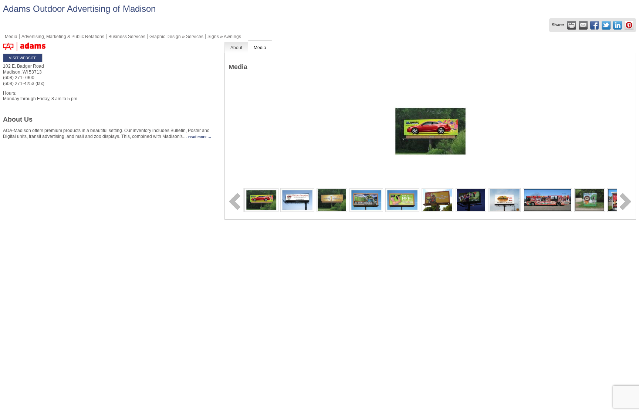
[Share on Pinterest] (629, 25)
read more (197, 137)
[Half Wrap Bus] (547, 199)
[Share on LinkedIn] (617, 25)
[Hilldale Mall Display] (616, 199)
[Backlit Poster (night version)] (471, 199)
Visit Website (23, 58)
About (236, 47)
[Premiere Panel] (504, 199)
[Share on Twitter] (606, 25)
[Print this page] (571, 25)
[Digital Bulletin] (297, 199)
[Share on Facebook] (594, 25)
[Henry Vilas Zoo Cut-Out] (589, 199)
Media (260, 47)
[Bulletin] (261, 199)
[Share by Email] (583, 25)
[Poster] (366, 199)
